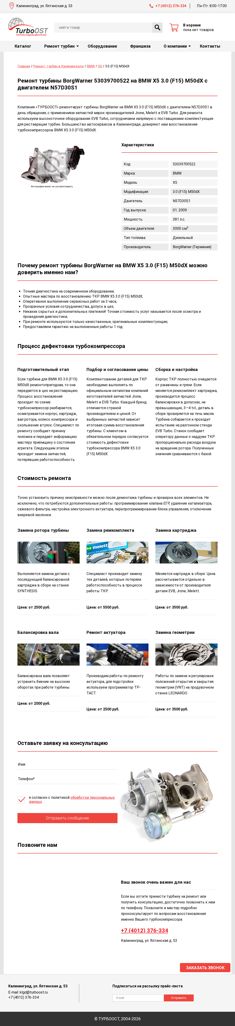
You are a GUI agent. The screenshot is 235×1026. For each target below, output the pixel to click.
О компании (175, 46)
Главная (23, 66)
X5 (100, 66)
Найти (157, 28)
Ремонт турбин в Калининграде (58, 66)
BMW (91, 66)
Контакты (210, 46)
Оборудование (102, 46)
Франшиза (140, 46)
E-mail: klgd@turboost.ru (28, 992)
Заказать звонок (205, 967)
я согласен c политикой (72, 800)
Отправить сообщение (67, 818)
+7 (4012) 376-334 (170, 6)
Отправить (178, 998)
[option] (51, 165)
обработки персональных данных (72, 799)
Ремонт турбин (59, 46)
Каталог (23, 46)
